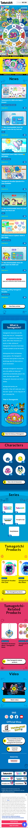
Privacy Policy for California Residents (11, 816)
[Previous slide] (2, 688)
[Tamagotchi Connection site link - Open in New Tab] (8, 519)
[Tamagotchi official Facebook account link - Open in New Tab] (16, 717)
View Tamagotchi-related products (14, 661)
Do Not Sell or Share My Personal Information (13, 817)
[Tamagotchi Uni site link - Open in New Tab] (20, 519)
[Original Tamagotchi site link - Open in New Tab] (20, 508)
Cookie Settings (14, 821)
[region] (14, 810)
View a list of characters (15, 482)
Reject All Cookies (14, 825)
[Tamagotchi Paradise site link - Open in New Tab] (14, 65)
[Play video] (14, 688)
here (8, 800)
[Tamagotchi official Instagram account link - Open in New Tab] (6, 716)
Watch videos (15, 700)
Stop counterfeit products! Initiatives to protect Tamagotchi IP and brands (14, 740)
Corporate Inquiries (15, 749)
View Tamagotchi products (15, 592)
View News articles (14, 306)
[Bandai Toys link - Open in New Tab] (14, 761)
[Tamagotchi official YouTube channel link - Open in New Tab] (21, 716)
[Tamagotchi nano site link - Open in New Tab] (14, 531)
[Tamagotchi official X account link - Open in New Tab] (11, 716)
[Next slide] (25, 65)
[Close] (26, 795)
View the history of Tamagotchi (14, 434)
